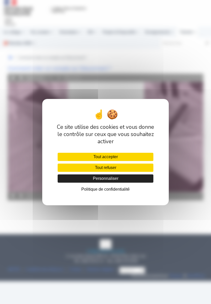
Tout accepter (105, 157)
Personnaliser (105, 178)
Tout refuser (105, 167)
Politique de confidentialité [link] (105, 189)
